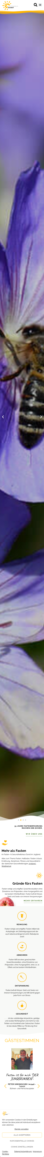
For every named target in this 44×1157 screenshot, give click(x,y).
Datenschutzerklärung (23, 1151)
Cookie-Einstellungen (22, 1147)
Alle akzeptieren (22, 1135)
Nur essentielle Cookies (22, 1141)
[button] (35, 5)
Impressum (37, 1151)
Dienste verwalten (22, 1129)
